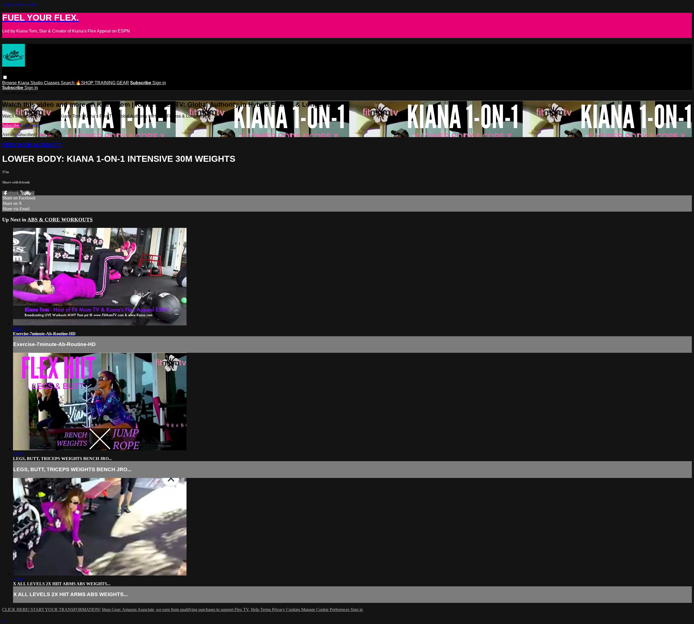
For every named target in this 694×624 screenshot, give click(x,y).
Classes (52, 82)
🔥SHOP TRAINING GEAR (102, 82)
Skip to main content (19, 4)
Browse (10, 82)
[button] (5, 77)
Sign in (159, 82)
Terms (266, 609)
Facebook (11, 192)
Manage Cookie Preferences (326, 609)
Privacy (279, 609)
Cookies (293, 609)
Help (255, 609)
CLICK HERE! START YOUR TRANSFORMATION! (51, 609)
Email (29, 192)
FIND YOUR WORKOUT (31, 145)
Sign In (31, 87)
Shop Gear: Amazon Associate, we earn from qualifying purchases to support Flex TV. (176, 609)
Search (68, 82)
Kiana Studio (31, 82)
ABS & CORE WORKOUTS (60, 219)
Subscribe (11, 125)
